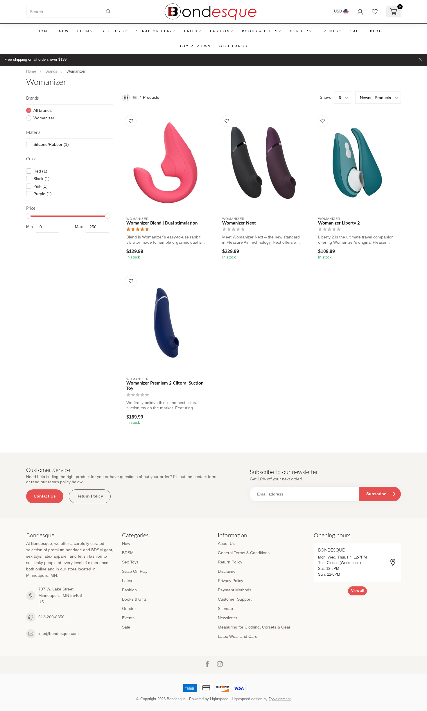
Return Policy (89, 496)
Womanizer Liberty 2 (339, 223)
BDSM (83, 31)
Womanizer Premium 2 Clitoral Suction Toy (164, 386)
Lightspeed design (247, 699)
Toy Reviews (195, 46)
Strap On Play (154, 31)
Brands (51, 71)
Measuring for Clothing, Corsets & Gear (254, 627)
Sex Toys (113, 31)
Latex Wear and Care (237, 636)
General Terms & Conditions (244, 552)
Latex (191, 31)
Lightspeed (219, 699)
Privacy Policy (230, 580)
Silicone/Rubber (51, 144)
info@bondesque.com (58, 633)
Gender (299, 31)
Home (44, 31)
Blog (376, 31)
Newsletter (227, 617)
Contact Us (45, 496)
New (64, 31)
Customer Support (235, 599)
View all (357, 591)
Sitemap (225, 608)
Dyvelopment (280, 699)
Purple (42, 194)
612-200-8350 (51, 617)
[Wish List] (375, 11)
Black (41, 179)
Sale (356, 31)
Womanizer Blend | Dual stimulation (162, 223)
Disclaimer (227, 571)
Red (40, 171)
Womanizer (76, 71)
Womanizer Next (239, 223)
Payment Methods (234, 590)
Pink (40, 186)
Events (329, 31)
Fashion (220, 31)
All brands (42, 110)
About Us (226, 543)
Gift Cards (233, 46)
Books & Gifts (260, 31)
